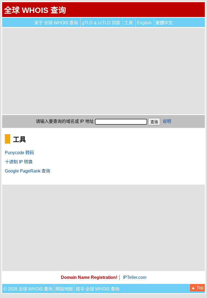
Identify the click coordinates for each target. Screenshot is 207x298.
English (144, 23)
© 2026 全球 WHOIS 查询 (28, 289)
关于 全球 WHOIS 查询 (56, 23)
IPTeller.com (134, 277)
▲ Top (197, 287)
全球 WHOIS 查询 (35, 10)
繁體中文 (164, 23)
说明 (167, 121)
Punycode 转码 (19, 152)
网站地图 (64, 289)
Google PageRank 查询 (27, 171)
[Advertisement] (103, 71)
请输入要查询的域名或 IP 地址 (65, 121)
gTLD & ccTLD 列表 (101, 23)
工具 (128, 23)
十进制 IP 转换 (19, 162)
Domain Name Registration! (89, 277)
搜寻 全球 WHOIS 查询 (97, 289)
